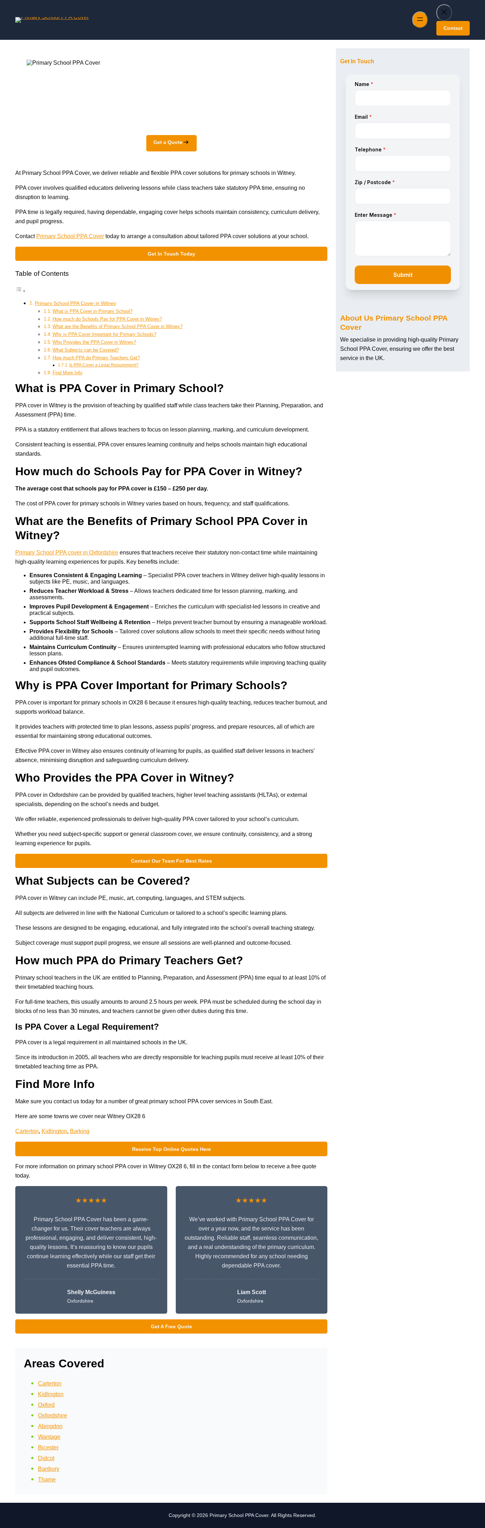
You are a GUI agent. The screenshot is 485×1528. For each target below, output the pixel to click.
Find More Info (67, 372)
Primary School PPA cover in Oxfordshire (66, 552)
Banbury (48, 1469)
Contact (453, 28)
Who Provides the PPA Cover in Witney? (94, 342)
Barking (79, 1131)
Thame (47, 1479)
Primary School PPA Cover (70, 236)
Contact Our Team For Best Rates (171, 861)
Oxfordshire (52, 1415)
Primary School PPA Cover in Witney (75, 303)
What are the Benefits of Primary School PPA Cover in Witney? (117, 326)
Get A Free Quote (171, 1326)
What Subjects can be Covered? (86, 350)
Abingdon (50, 1426)
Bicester (48, 1447)
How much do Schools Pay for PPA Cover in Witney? (107, 319)
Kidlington (54, 1131)
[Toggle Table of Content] (20, 291)
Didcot (46, 1458)
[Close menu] (444, 12)
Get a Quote (167, 142)
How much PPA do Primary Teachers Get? (96, 357)
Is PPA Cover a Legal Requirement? (103, 365)
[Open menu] (420, 19)
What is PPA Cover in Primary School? (92, 311)
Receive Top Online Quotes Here (171, 1149)
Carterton (27, 1131)
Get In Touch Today (171, 254)
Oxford (46, 1405)
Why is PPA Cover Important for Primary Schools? (104, 334)
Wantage (49, 1437)
